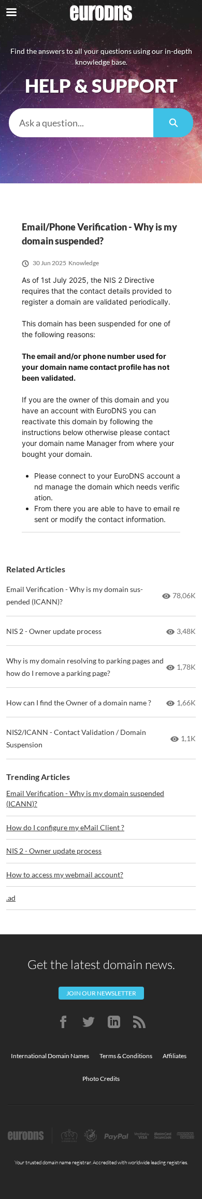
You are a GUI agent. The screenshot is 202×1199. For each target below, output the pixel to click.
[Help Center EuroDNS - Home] (101, 13)
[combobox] (81, 122)
